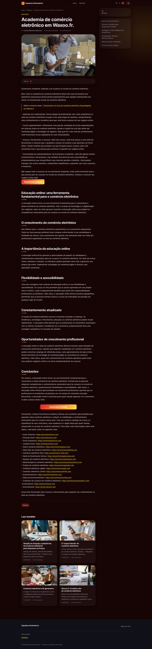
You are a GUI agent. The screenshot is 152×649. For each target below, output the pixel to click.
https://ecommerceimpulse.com (63, 459)
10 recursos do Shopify (110, 45)
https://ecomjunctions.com (47, 444)
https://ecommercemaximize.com (68, 462)
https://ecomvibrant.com (45, 487)
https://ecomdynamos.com (47, 435)
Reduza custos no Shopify (111, 42)
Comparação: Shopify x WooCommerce (110, 37)
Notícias (25, 14)
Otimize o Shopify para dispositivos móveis (110, 26)
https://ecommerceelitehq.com (64, 450)
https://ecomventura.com (44, 484)
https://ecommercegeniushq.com (61, 456)
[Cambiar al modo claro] (128, 3)
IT (119, 3)
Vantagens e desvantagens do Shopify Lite (113, 31)
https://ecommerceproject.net (61, 465)
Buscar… (105, 13)
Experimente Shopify (33, 182)
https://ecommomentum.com (50, 475)
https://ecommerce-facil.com (56, 453)
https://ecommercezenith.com (58, 471)
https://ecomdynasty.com (46, 438)
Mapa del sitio (126, 626)
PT (123, 3)
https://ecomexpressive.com (49, 441)
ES (116, 3)
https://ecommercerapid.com (58, 468)
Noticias (82, 3)
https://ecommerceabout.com (58, 447)
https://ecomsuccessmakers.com (75, 481)
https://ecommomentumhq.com (58, 478)
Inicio (75, 3)
